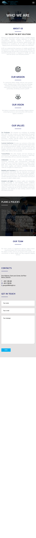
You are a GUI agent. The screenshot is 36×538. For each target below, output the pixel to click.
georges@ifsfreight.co (9, 285)
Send (6, 350)
